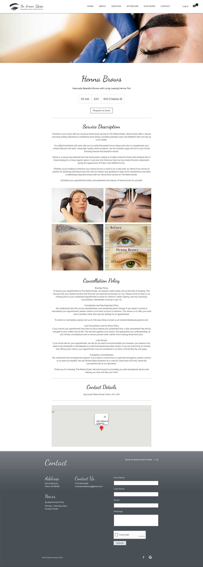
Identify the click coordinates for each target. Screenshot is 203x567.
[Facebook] (143, 557)
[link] (101, 110)
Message (118, 511)
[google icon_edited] (150, 557)
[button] (132, 6)
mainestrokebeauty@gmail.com (88, 486)
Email (116, 500)
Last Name (119, 489)
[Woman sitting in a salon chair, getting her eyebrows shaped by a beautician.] (77, 205)
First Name (119, 477)
